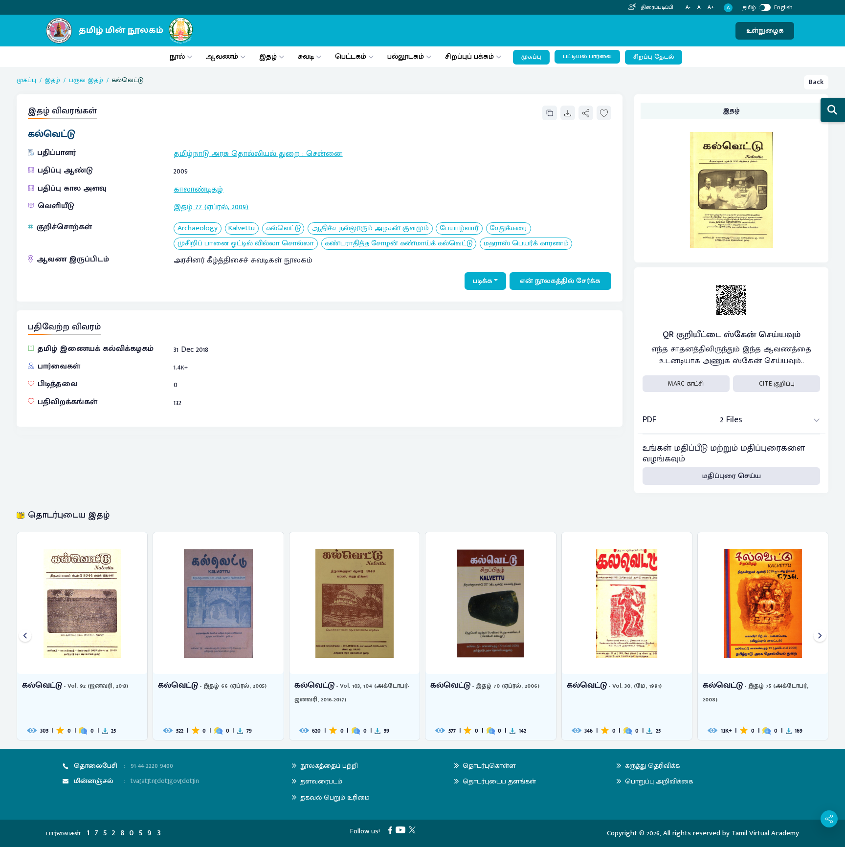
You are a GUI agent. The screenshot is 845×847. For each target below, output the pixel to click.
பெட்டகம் (350, 56)
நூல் (177, 56)
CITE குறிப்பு (777, 383)
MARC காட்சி (686, 383)
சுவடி (306, 56)
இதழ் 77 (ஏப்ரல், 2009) (211, 207)
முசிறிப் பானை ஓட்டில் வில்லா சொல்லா (246, 243)
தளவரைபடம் (321, 781)
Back (816, 82)
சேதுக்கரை (508, 228)
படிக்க (482, 281)
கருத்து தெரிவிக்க (652, 765)
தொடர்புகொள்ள (489, 765)
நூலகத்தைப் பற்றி (329, 765)
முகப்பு (531, 57)
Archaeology (198, 228)
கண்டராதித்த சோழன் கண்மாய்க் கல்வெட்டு (398, 243)
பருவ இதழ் (86, 80)
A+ (711, 7)
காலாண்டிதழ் (198, 189)
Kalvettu (241, 228)
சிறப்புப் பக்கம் (469, 56)
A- (688, 7)
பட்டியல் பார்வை (587, 56)
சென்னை (324, 153)
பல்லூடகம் (405, 56)
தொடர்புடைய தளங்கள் (499, 781)
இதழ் (268, 56)
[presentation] (25, 636)
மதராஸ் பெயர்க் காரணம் (526, 243)
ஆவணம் (223, 56)
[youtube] (402, 830)
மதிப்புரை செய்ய (731, 476)
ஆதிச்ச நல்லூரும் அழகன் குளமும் (370, 228)
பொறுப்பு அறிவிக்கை (659, 781)
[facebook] (392, 830)
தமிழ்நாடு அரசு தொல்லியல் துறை (237, 153)
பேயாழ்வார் (459, 228)
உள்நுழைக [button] (765, 30)
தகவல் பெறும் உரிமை (335, 797)
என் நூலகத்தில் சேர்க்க (560, 281)
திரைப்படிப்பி (656, 7)
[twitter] (414, 830)
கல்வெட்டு (283, 228)
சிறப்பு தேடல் (653, 57)
